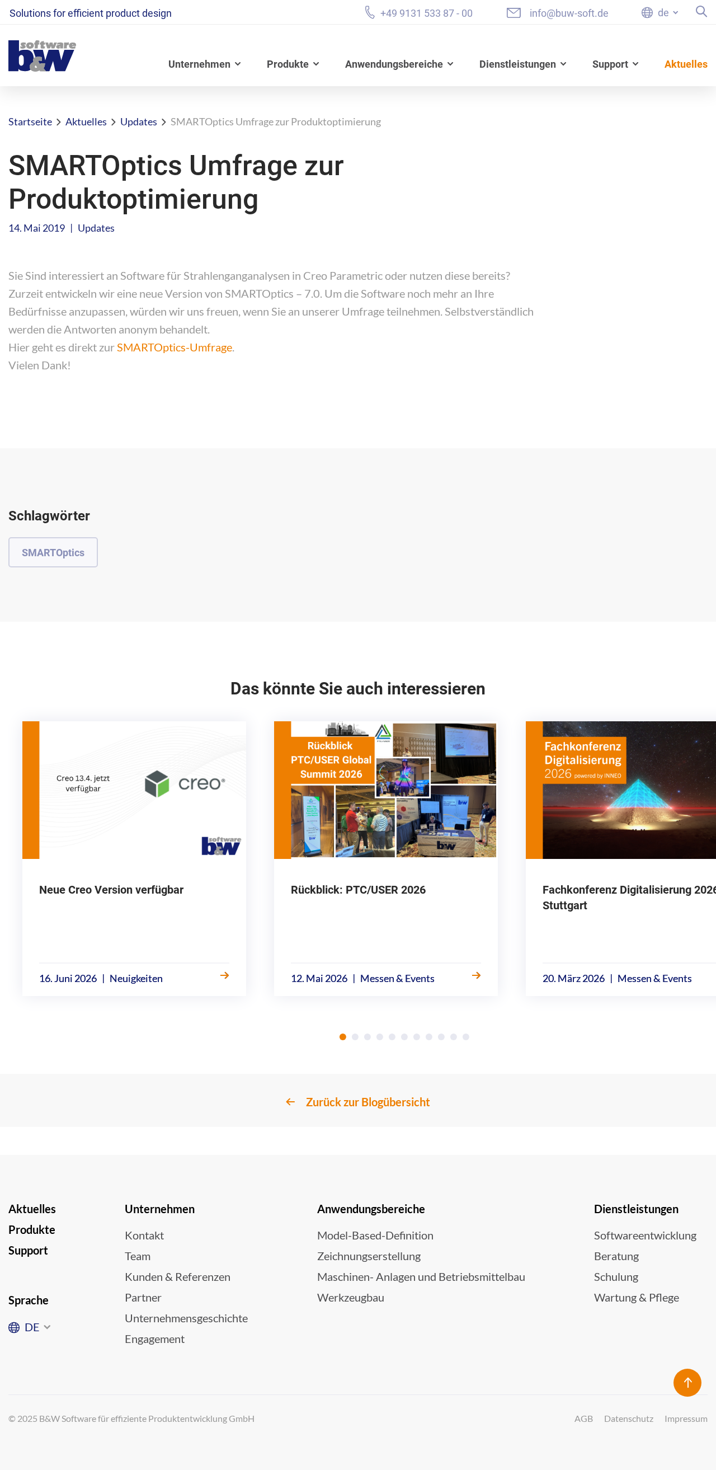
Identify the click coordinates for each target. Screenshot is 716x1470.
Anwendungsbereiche (394, 64)
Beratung (616, 1255)
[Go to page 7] (416, 1037)
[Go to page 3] (367, 1037)
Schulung (616, 1276)
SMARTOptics (53, 552)
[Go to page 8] (429, 1037)
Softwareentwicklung (645, 1235)
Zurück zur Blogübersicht (368, 1102)
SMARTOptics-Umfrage (174, 347)
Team (137, 1255)
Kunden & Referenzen (177, 1276)
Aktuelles (686, 64)
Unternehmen (199, 64)
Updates (138, 121)
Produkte (288, 64)
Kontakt (144, 1235)
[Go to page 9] (441, 1037)
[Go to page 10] (453, 1037)
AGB (583, 1418)
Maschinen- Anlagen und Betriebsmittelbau (421, 1276)
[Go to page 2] (355, 1037)
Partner (143, 1297)
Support (610, 64)
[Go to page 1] (343, 1037)
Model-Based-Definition (375, 1235)
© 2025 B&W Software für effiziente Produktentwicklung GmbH (131, 1418)
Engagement (155, 1338)
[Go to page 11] (466, 1037)
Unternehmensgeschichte (186, 1318)
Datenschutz (628, 1418)
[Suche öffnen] (702, 11)
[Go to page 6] (404, 1037)
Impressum (686, 1418)
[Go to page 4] (379, 1037)
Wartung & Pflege (636, 1297)
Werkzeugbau (350, 1297)
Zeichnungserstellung (369, 1255)
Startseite (30, 121)
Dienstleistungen (517, 64)
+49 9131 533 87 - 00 (426, 12)
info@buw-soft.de (569, 13)
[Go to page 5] (392, 1037)
